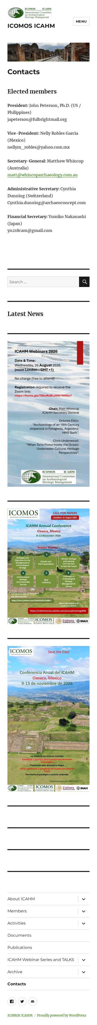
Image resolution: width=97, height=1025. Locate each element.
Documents (19, 935)
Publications (19, 947)
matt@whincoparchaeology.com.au (42, 174)
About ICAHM (21, 899)
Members (17, 911)
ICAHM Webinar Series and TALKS (40, 959)
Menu (81, 21)
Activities (16, 923)
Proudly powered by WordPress (61, 1015)
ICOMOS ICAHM (31, 25)
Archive (14, 971)
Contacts (16, 984)
